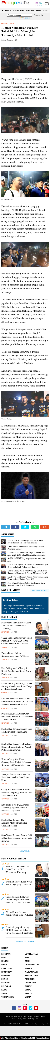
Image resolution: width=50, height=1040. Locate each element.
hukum (4, 965)
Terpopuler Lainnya (25, 941)
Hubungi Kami (33, 1019)
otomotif (5, 975)
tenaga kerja (7, 997)
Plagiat (30, 1016)
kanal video (6, 968)
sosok (4, 993)
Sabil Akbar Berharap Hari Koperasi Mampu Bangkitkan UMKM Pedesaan (14, 822)
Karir (43, 1016)
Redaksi (36, 1016)
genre (27, 961)
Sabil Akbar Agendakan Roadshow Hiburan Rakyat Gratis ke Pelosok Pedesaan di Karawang (16, 747)
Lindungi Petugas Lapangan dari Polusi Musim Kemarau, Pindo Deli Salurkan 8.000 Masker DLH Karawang (17, 702)
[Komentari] (44, 527)
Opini (3, 957)
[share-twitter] (25, 527)
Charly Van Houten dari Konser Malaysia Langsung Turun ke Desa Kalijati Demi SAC (16, 792)
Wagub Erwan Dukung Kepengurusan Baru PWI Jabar (15, 654)
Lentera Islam (31, 954)
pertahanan (30, 983)
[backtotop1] (48, 1024)
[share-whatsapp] (35, 527)
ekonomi (5, 961)
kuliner (28, 968)
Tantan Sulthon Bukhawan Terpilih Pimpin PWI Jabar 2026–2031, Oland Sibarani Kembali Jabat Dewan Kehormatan (16, 642)
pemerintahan (18, 10)
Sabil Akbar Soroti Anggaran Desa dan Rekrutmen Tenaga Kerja (16, 730)
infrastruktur (32, 965)
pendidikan (30, 979)
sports (28, 993)
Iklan (13, 1019)
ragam (38, 10)
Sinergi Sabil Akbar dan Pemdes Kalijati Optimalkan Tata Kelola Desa (15, 777)
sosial (45, 10)
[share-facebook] (15, 527)
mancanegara (31, 972)
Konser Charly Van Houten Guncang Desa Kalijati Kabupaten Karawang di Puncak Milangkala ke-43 (16, 763)
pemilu (4, 979)
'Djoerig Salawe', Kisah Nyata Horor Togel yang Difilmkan (19, 883)
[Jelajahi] (47, 3)
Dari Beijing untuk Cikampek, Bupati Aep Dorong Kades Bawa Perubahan (16, 671)
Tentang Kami (21, 1019)
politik (8, 10)
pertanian (6, 986)
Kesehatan (6, 954)
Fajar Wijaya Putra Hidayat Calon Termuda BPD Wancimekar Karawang (16, 625)
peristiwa (30, 10)
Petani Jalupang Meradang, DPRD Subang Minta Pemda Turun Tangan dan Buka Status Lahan (17, 686)
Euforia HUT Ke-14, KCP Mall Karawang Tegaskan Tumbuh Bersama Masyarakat (15, 807)
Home (8, 1016)
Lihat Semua (25, 851)
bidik (27, 957)
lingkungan (6, 972)
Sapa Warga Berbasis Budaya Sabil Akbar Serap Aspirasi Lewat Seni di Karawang (17, 838)
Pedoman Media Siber (18, 1016)
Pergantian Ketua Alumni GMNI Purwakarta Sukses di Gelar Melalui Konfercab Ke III (17, 716)
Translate (27, 17)
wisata (28, 997)
